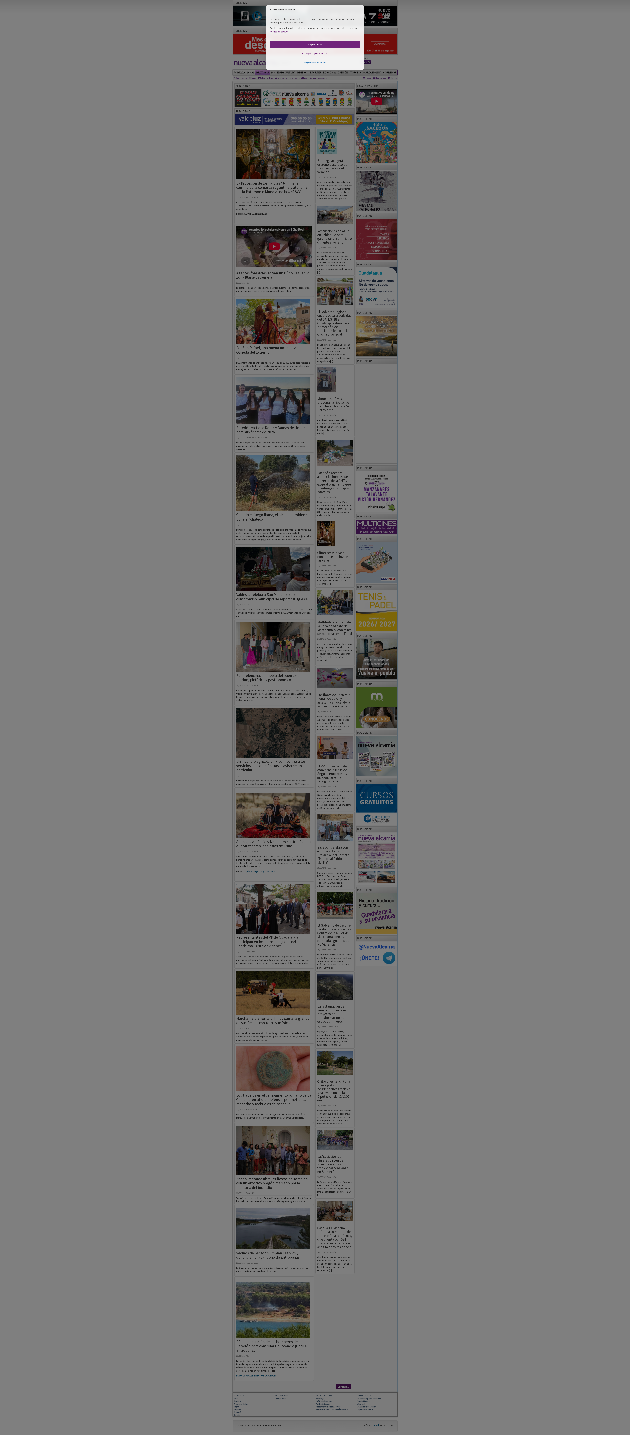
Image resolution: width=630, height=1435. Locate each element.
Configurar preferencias (315, 53)
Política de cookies (279, 31)
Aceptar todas (315, 44)
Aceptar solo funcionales (315, 62)
